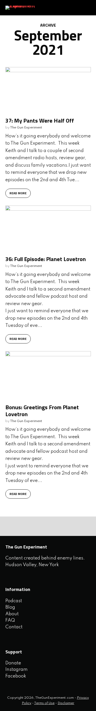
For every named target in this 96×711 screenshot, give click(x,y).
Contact (14, 627)
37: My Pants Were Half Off (39, 120)
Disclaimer (66, 703)
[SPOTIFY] (11, 526)
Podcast (13, 601)
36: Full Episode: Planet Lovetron (45, 259)
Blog (10, 607)
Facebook (15, 676)
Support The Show (82, 8)
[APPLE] (23, 526)
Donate (13, 663)
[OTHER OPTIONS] (34, 526)
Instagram (16, 669)
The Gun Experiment (26, 127)
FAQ (10, 620)
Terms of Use (44, 703)
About (12, 614)
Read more (18, 193)
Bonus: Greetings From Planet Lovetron (42, 410)
